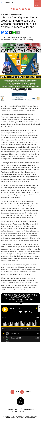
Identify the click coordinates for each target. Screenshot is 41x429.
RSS (27, 411)
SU (20, 402)
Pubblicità (18, 409)
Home (17, 392)
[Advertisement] (20, 365)
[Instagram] (14, 9)
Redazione (9, 409)
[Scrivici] (23, 9)
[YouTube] (17, 9)
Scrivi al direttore (18, 411)
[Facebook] (11, 9)
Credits (8, 417)
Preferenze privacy (30, 417)
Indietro (27, 392)
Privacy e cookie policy (17, 417)
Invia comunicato (29, 409)
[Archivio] (26, 9)
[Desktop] (29, 9)
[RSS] (20, 9)
